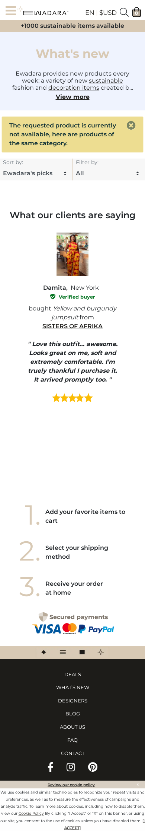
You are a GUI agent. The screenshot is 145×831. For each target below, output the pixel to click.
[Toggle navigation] (13, 11)
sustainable (106, 80)
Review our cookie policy (71, 784)
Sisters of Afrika (72, 326)
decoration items (73, 87)
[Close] (131, 125)
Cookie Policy (31, 813)
